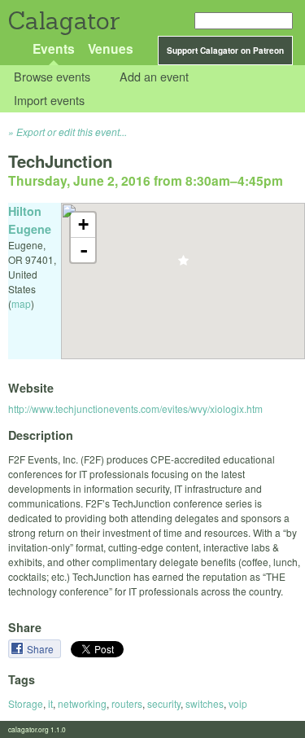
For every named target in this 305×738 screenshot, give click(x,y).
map (21, 303)
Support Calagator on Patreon (225, 50)
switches (204, 703)
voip (238, 703)
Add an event (154, 77)
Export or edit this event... (71, 131)
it (50, 703)
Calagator (63, 20)
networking (82, 703)
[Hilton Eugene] (183, 265)
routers (126, 703)
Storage (25, 703)
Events (54, 48)
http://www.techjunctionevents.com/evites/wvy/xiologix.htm (135, 408)
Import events (49, 99)
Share (41, 649)
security (164, 703)
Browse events (52, 77)
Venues (110, 48)
